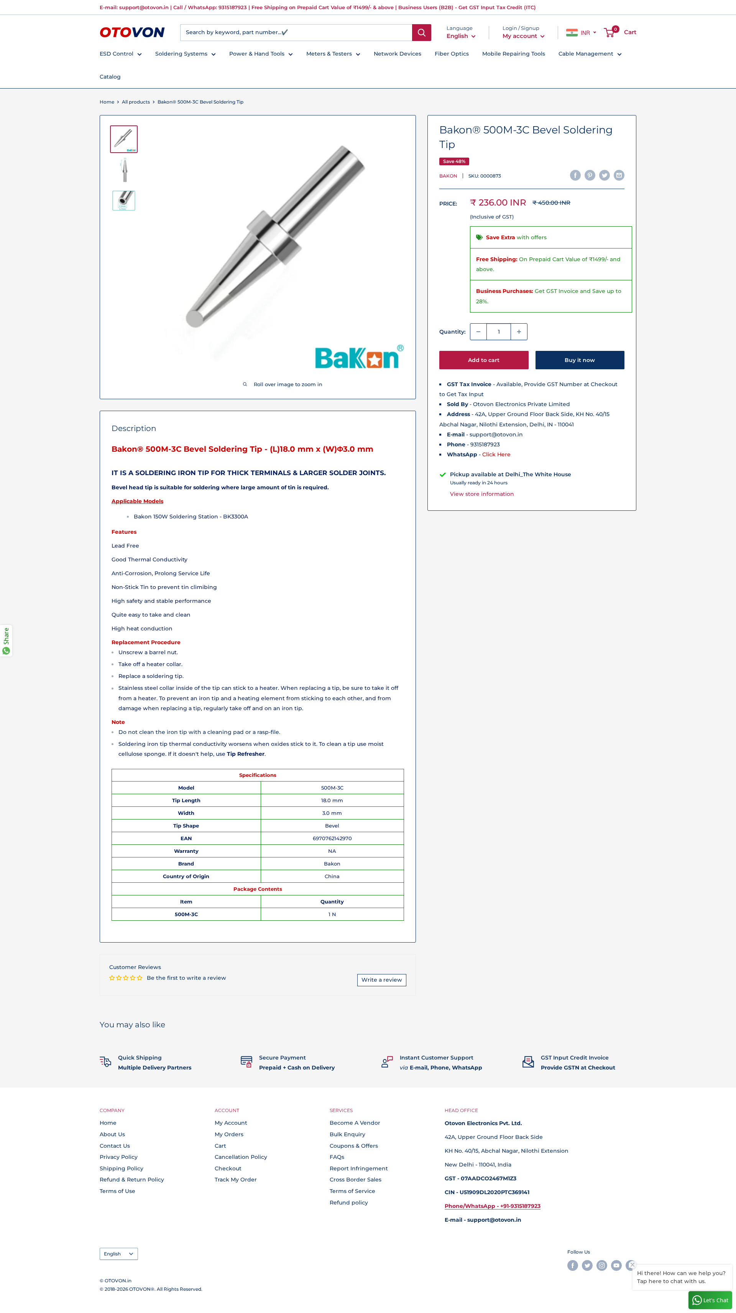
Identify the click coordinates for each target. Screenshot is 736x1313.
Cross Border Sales (355, 1179)
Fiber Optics (452, 53)
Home (107, 102)
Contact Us (115, 1145)
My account (521, 35)
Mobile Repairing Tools (513, 53)
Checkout (228, 1168)
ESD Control (116, 53)
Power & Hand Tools (256, 53)
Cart (220, 1145)
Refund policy (349, 1202)
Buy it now (580, 360)
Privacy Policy (119, 1156)
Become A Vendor (355, 1122)
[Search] (421, 32)
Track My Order (236, 1179)
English (112, 1254)
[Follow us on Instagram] (601, 1265)
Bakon (448, 176)
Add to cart (483, 360)
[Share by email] (619, 174)
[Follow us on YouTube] (616, 1265)
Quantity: (452, 331)
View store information (482, 493)
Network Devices (397, 53)
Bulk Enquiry (347, 1134)
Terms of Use (117, 1191)
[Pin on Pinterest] (590, 174)
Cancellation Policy (241, 1156)
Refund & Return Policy (132, 1179)
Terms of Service (352, 1191)
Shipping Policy (121, 1168)
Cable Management (586, 53)
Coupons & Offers (354, 1145)
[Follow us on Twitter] (587, 1265)
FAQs (337, 1156)
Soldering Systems (181, 53)
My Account (231, 1122)
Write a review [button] (381, 979)
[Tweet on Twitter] (604, 174)
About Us (112, 1134)
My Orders (229, 1134)
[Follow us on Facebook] (572, 1265)
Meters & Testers (329, 53)
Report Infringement (359, 1168)
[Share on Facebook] (575, 174)
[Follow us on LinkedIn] (631, 1265)
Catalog (110, 76)
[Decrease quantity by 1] (478, 332)
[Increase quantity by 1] (519, 332)
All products (136, 102)
